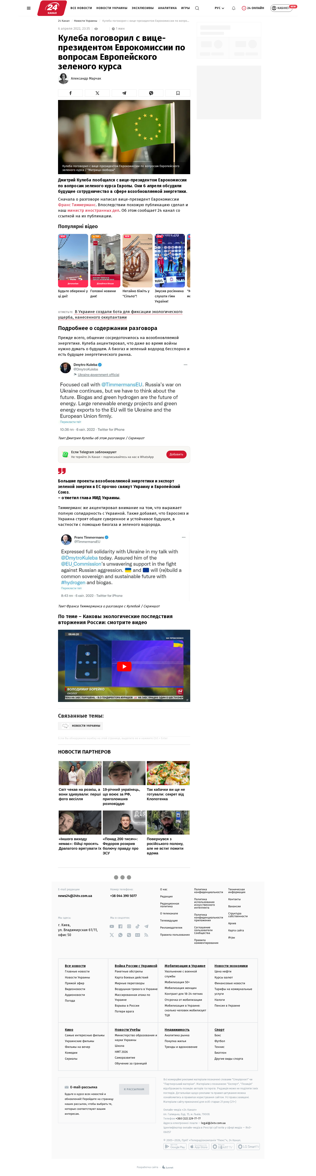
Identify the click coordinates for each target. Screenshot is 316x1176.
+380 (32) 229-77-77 (188, 1118)
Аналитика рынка (177, 1035)
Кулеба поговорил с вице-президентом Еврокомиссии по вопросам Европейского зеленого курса (146, 21)
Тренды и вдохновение (181, 1047)
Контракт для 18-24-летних (184, 994)
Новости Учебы (127, 1030)
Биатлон (220, 1053)
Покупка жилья (175, 1041)
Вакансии (234, 906)
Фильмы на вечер (77, 1047)
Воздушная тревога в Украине (136, 989)
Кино (69, 1030)
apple (199, 1146)
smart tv (223, 1146)
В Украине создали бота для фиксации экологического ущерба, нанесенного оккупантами (120, 314)
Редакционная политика (169, 905)
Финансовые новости (230, 983)
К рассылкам (134, 1089)
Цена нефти (223, 971)
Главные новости (77, 971)
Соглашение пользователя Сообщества (203, 930)
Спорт (219, 1030)
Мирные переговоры (129, 983)
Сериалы (71, 1059)
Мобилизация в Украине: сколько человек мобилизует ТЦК (185, 1010)
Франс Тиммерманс (77, 204)
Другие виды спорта (229, 1059)
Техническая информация (236, 891)
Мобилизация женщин (181, 988)
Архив (232, 923)
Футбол (220, 1041)
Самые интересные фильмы (84, 1035)
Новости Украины (112, 8)
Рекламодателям (171, 927)
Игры (185, 8)
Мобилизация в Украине (185, 966)
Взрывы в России (127, 1005)
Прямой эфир (74, 983)
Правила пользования (175, 934)
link (112, 926)
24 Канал (64, 21)
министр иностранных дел (92, 210)
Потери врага (124, 1011)
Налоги (220, 1000)
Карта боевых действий (131, 977)
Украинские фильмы (79, 1041)
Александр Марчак (86, 78)
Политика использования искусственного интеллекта (204, 903)
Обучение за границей (131, 1063)
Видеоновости (75, 989)
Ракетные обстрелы (129, 971)
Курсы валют (224, 977)
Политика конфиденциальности (208, 891)
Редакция (166, 896)
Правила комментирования (206, 941)
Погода (70, 1001)
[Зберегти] (178, 93)
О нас (163, 889)
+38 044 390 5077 (123, 896)
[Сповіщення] (234, 8)
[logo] (52, 8)
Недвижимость (177, 1030)
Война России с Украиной (136, 966)
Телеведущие (169, 920)
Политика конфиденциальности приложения (208, 917)
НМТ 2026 (121, 1052)
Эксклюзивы (143, 8)
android (175, 1146)
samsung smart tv (248, 1146)
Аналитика (167, 8)
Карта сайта (236, 930)
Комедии (71, 1053)
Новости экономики (231, 966)
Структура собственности (238, 915)
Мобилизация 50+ (177, 982)
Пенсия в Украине (227, 1005)
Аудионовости (75, 995)
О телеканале (169, 913)
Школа (119, 1046)
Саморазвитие (125, 1057)
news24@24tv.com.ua (75, 896)
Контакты (234, 899)
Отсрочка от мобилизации (183, 1000)
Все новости (81, 8)
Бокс (218, 1035)
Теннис (220, 1047)
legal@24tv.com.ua (213, 1123)
